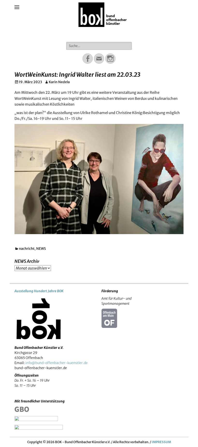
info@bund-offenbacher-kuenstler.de (56, 363)
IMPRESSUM (161, 442)
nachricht (27, 248)
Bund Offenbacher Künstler (102, 33)
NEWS (41, 248)
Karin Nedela (59, 82)
